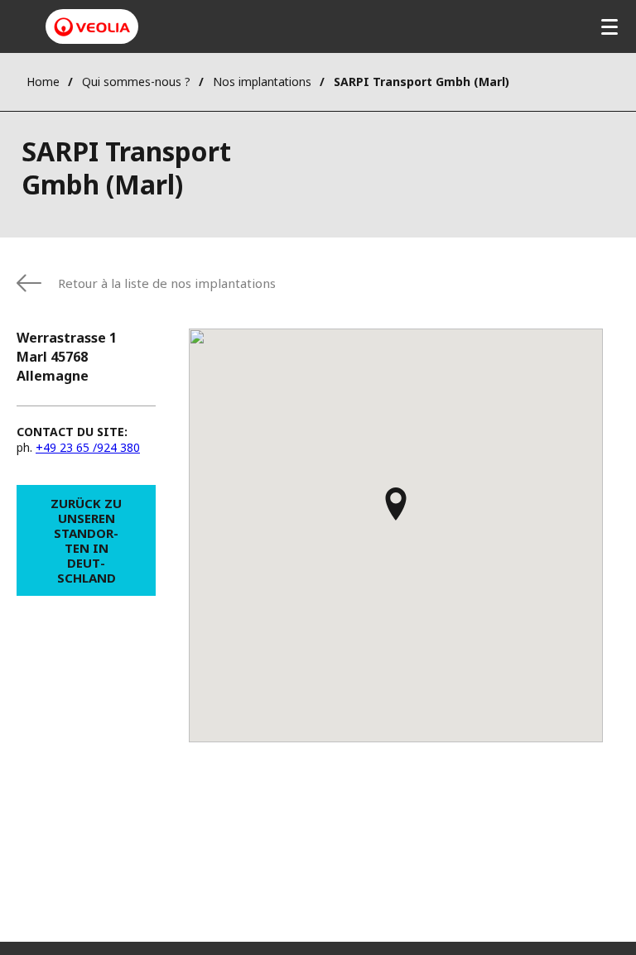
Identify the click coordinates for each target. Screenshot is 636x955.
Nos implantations (262, 81)
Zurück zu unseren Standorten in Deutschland (86, 540)
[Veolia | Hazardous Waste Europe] (92, 26)
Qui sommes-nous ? (136, 81)
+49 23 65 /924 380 (88, 447)
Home (43, 81)
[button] (395, 511)
